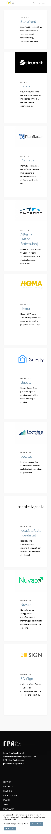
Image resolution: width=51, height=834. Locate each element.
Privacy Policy (23, 824)
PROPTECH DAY (10, 795)
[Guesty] (25, 383)
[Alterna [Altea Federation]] (25, 235)
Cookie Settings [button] (10, 824)
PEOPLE (6, 800)
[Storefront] (25, 29)
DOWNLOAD (8, 809)
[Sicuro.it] (25, 87)
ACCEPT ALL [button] (36, 824)
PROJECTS (8, 786)
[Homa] (25, 309)
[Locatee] (25, 457)
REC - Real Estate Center (13, 760)
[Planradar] (25, 161)
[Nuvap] (25, 605)
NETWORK (7, 782)
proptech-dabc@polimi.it (13, 764)
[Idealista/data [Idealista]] (25, 531)
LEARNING (7, 791)
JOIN (5, 804)
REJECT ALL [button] (9, 829)
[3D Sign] (25, 679)
